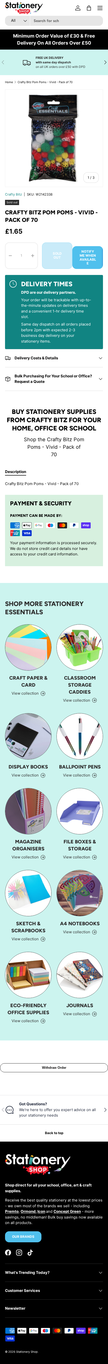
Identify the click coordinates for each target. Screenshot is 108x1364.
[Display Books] (28, 736)
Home (9, 82)
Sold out (57, 255)
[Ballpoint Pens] (80, 736)
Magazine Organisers (28, 845)
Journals (79, 1005)
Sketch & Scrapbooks (28, 927)
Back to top (54, 1133)
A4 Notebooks (80, 924)
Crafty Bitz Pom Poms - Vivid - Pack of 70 (45, 82)
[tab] (15, 471)
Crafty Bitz (13, 194)
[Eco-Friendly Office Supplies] (28, 975)
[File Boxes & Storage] (80, 811)
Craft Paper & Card (28, 681)
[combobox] (54, 21)
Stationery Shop (27, 1351)
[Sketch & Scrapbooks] (28, 893)
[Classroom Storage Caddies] (80, 647)
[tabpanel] (54, 484)
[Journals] (80, 975)
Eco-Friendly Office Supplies (28, 1008)
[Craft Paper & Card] (28, 647)
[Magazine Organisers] (28, 811)
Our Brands (23, 1237)
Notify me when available (88, 257)
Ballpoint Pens (80, 767)
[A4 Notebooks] (80, 893)
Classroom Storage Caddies (80, 685)
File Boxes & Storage (80, 845)
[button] (88, 8)
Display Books (28, 767)
